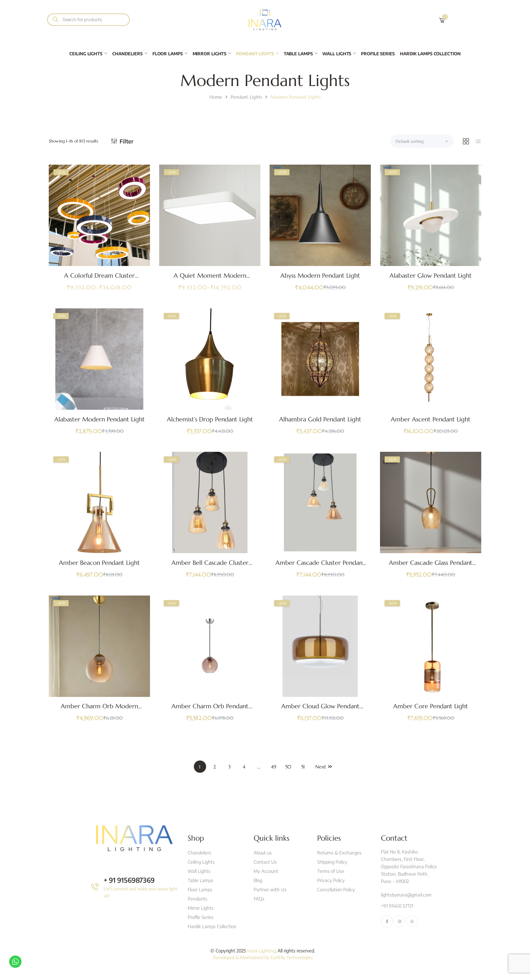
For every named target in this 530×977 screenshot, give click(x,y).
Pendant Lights (246, 97)
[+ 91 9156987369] (95, 887)
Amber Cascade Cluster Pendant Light (320, 566)
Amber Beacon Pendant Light (99, 563)
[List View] (478, 141)
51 (303, 767)
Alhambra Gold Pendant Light (320, 419)
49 (273, 767)
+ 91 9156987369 (129, 880)
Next (320, 767)
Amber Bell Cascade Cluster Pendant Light (209, 566)
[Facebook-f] (387, 921)
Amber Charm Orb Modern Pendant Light (99, 709)
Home (215, 97)
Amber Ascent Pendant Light (430, 419)
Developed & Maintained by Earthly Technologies (263, 957)
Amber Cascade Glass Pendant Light (430, 566)
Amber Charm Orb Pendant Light (209, 709)
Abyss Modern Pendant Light (320, 275)
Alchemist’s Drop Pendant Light (210, 419)
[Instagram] (399, 921)
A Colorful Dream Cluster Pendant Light (99, 279)
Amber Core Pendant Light (430, 706)
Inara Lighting (261, 950)
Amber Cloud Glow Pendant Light (320, 709)
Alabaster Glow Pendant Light (431, 275)
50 (288, 767)
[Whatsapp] (412, 921)
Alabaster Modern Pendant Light (99, 419)
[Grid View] (466, 141)
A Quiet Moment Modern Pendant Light (210, 279)
